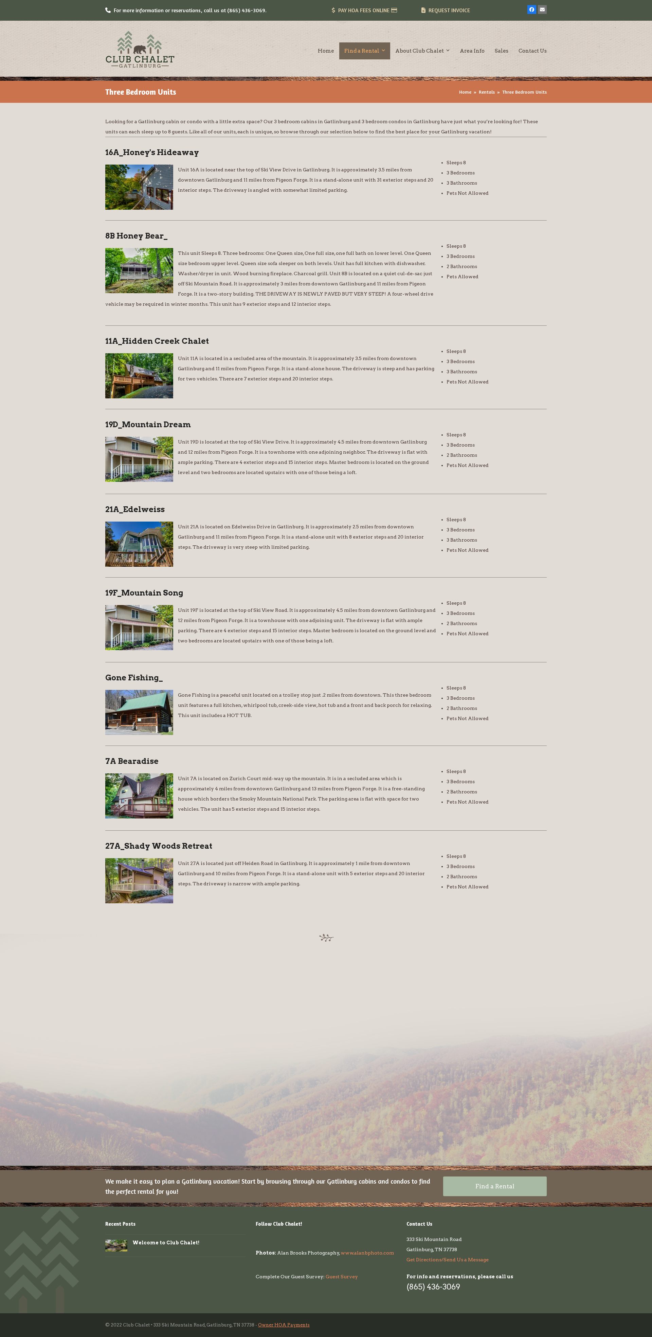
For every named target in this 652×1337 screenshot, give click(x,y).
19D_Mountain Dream (148, 424)
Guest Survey (342, 1276)
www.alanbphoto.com (367, 1253)
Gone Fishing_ (134, 677)
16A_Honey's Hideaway (152, 152)
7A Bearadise (132, 761)
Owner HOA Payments (284, 1324)
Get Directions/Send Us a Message (447, 1259)
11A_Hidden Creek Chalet (157, 341)
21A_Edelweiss (135, 509)
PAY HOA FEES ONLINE (364, 10)
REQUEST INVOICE (449, 10)
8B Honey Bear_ (136, 236)
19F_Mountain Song (144, 593)
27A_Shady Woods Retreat (158, 846)
